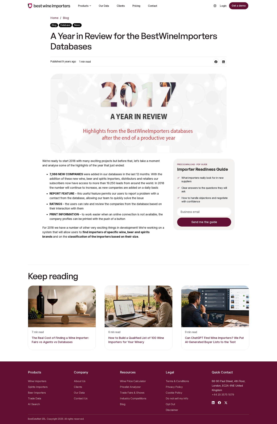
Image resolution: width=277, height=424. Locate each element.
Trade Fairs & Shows (132, 392)
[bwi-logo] (49, 5)
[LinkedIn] (223, 62)
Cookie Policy (174, 392)
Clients (78, 386)
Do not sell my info (177, 398)
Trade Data (34, 398)
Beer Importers (37, 392)
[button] (215, 6)
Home (54, 18)
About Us (79, 381)
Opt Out (170, 404)
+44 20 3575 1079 (223, 394)
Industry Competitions (133, 398)
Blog (66, 18)
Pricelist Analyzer (130, 386)
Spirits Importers (38, 386)
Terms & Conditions (177, 381)
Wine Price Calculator (133, 381)
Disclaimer (172, 410)
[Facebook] (216, 62)
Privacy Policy (174, 386)
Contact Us (81, 398)
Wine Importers (37, 381)
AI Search (34, 404)
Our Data (79, 392)
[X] (225, 402)
